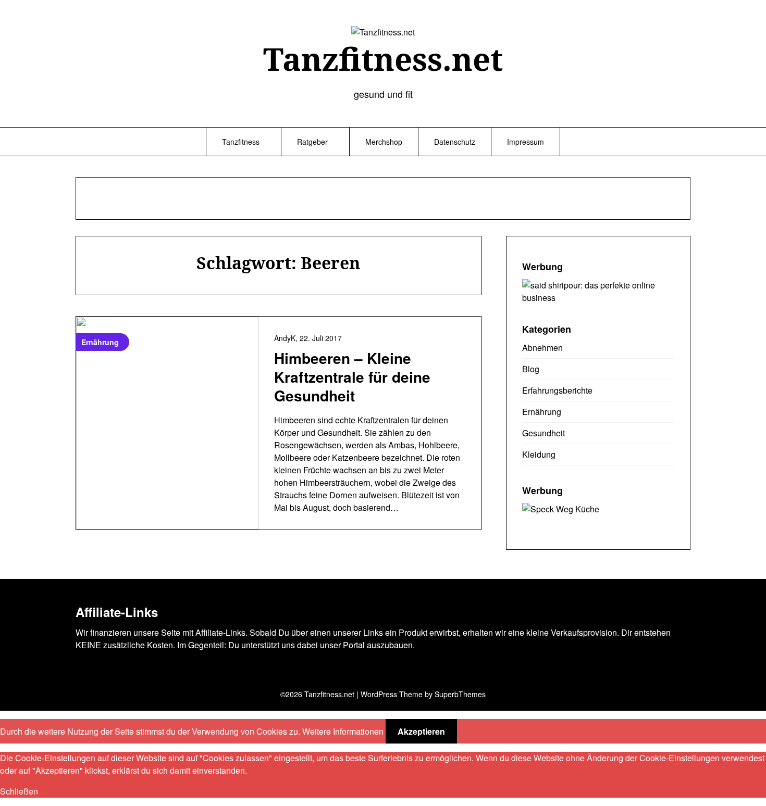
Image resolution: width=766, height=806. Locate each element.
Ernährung (541, 412)
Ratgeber (312, 141)
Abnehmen (542, 348)
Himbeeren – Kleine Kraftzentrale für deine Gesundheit (352, 377)
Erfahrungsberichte (557, 390)
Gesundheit (543, 433)
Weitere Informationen (343, 731)
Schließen (19, 791)
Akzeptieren (421, 731)
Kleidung (538, 454)
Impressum (525, 141)
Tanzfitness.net (383, 59)
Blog (530, 369)
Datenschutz (454, 141)
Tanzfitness (241, 141)
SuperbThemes (460, 694)
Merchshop (383, 141)
